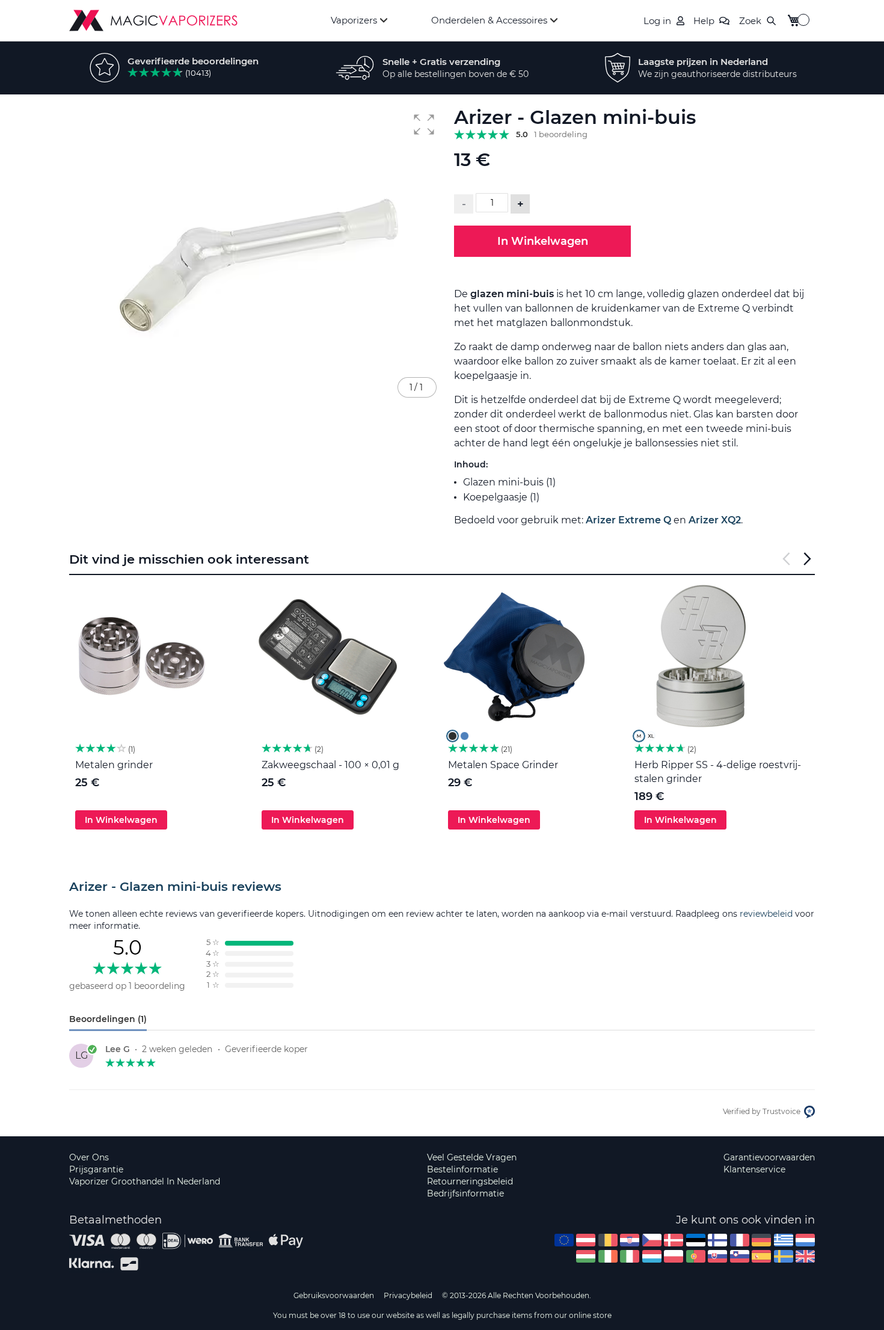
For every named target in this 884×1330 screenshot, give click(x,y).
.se (783, 1256)
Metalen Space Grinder (503, 765)
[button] (424, 124)
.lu (651, 1256)
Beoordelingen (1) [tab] (108, 1019)
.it (629, 1256)
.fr (739, 1240)
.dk (673, 1240)
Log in (657, 20)
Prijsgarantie (96, 1169)
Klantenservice (754, 1169)
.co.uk (805, 1256)
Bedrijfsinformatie (465, 1193)
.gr (783, 1240)
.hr (629, 1240)
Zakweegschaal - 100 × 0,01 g (330, 765)
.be (608, 1240)
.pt (695, 1256)
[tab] (442, 887)
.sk (717, 1256)
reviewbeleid (766, 913)
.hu (585, 1256)
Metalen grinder (114, 765)
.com (564, 1240)
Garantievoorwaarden (769, 1157)
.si (739, 1256)
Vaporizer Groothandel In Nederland (144, 1181)
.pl (673, 1256)
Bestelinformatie (462, 1169)
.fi (717, 1240)
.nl (805, 1240)
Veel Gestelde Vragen (472, 1157)
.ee (695, 1240)
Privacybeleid (408, 1295)
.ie (608, 1256)
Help (703, 20)
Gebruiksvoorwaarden (333, 1295)
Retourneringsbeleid (470, 1181)
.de (761, 1240)
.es (761, 1256)
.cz (651, 1240)
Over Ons (89, 1157)
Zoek (750, 20)
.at (585, 1240)
